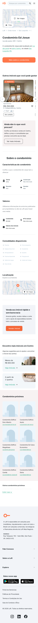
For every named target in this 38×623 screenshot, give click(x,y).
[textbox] (20, 3)
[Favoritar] (32, 106)
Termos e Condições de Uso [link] (12, 598)
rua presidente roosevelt (10, 475)
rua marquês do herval (9, 424)
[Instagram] (12, 617)
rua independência (25, 449)
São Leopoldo (23, 30)
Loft (4, 30)
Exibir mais (6, 492)
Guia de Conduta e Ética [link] (11, 603)
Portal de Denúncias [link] (9, 590)
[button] (19, 288)
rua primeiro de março (26, 424)
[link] (13, 141)
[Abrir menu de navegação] (34, 3)
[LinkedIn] (19, 617)
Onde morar (12, 30)
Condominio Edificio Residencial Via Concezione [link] (17, 489)
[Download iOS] (27, 581)
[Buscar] (30, 3)
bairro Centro (16, 48)
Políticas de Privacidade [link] (11, 594)
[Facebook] (25, 617)
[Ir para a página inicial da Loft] (5, 3)
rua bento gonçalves (9, 449)
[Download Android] (11, 581)
